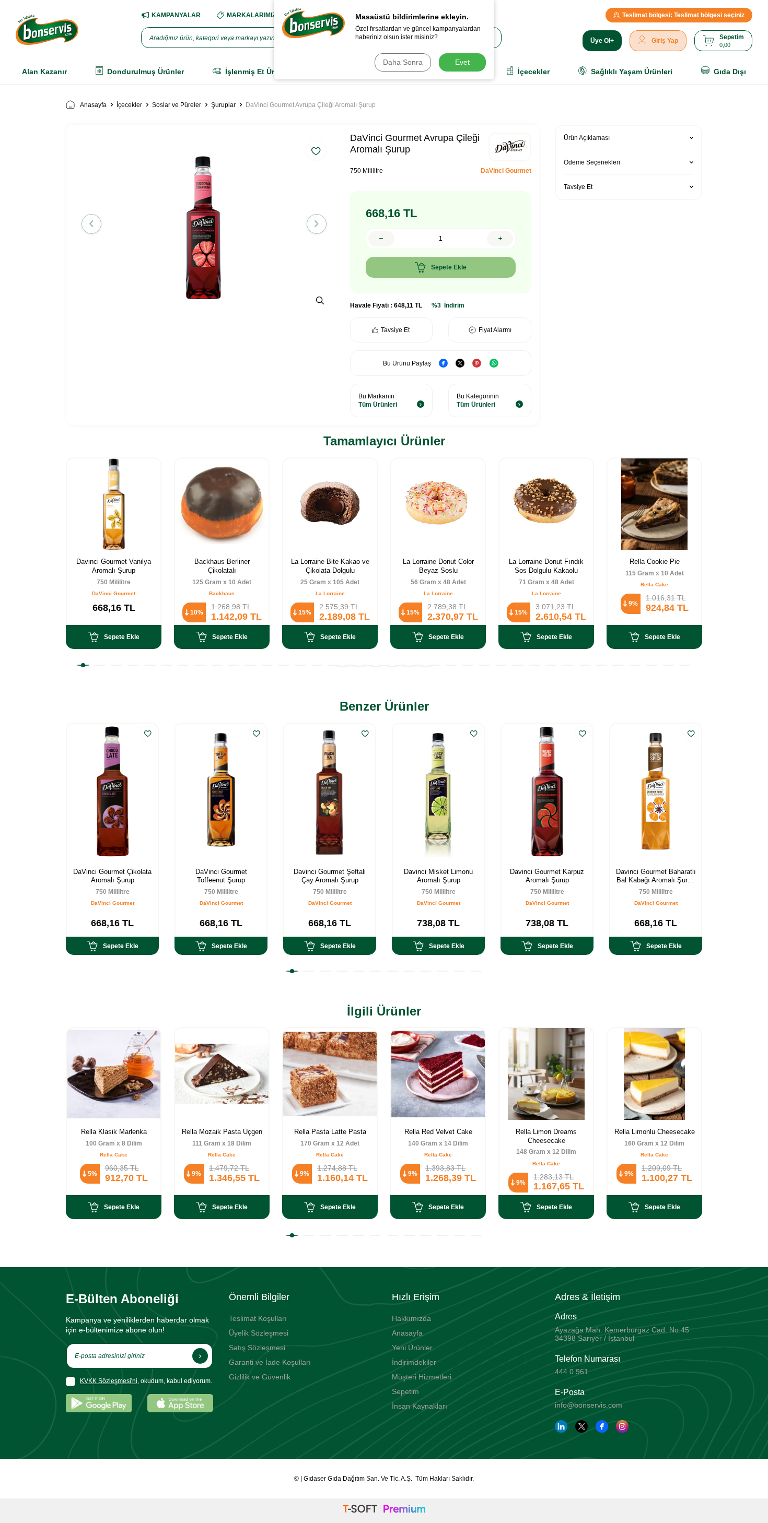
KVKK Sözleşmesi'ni (108, 1381)
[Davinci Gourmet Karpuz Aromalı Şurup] (547, 792)
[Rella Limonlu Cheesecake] (654, 1073)
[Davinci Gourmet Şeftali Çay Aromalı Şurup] (329, 792)
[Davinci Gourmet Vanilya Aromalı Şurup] (113, 504)
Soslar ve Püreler (176, 105)
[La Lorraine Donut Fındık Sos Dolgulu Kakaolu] (546, 504)
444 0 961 (571, 1371)
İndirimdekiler (414, 1362)
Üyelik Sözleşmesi (258, 1333)
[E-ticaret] (384, 1510)
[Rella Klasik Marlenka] (113, 1073)
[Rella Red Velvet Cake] (438, 1073)
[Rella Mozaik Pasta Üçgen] (222, 1073)
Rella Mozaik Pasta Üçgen (222, 1132)
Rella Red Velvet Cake (438, 1132)
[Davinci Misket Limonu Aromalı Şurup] (438, 792)
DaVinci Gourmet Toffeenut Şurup (221, 876)
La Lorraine (330, 593)
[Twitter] (581, 1426)
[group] (204, 224)
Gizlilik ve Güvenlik (259, 1377)
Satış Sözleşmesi (257, 1347)
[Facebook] (602, 1426)
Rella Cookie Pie (655, 561)
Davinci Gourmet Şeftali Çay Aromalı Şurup (330, 876)
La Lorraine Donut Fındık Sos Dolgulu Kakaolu (546, 566)
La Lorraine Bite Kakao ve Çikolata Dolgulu (330, 566)
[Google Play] (99, 1403)
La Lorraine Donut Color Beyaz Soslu (438, 566)
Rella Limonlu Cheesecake (654, 1132)
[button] (91, 224)
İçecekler (129, 105)
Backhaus (222, 593)
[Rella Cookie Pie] (654, 504)
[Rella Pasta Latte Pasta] (330, 1073)
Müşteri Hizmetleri (421, 1377)
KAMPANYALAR (176, 15)
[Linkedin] (561, 1426)
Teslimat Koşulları (258, 1318)
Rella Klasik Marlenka (114, 1132)
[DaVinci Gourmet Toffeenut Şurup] (221, 792)
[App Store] (180, 1403)
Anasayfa (93, 105)
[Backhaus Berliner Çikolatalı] (222, 504)
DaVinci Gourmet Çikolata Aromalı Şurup (112, 876)
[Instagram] (622, 1426)
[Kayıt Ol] (200, 1356)
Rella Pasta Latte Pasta (330, 1132)
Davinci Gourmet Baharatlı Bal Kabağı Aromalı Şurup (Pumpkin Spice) (656, 877)
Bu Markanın (377, 400)
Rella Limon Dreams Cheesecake (546, 1136)
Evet (462, 62)
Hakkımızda (411, 1318)
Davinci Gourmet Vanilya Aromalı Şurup (113, 566)
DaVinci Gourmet (506, 170)
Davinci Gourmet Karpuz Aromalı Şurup (547, 876)
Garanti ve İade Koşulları (270, 1362)
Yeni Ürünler (412, 1347)
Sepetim (405, 1391)
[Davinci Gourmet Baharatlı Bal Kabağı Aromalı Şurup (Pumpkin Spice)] (655, 792)
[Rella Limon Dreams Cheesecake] (546, 1073)
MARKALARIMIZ (251, 15)
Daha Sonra (403, 62)
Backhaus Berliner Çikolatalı (222, 566)
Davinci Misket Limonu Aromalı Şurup (438, 876)
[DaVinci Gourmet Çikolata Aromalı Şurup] (112, 792)
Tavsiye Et (395, 330)
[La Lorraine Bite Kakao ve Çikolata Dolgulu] (330, 504)
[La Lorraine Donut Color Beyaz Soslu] (438, 504)
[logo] (47, 29)
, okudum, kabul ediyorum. (146, 1381)
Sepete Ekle (449, 267)
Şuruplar (223, 105)
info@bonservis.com (588, 1405)
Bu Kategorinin (478, 400)
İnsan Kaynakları (419, 1406)
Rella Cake (654, 584)
